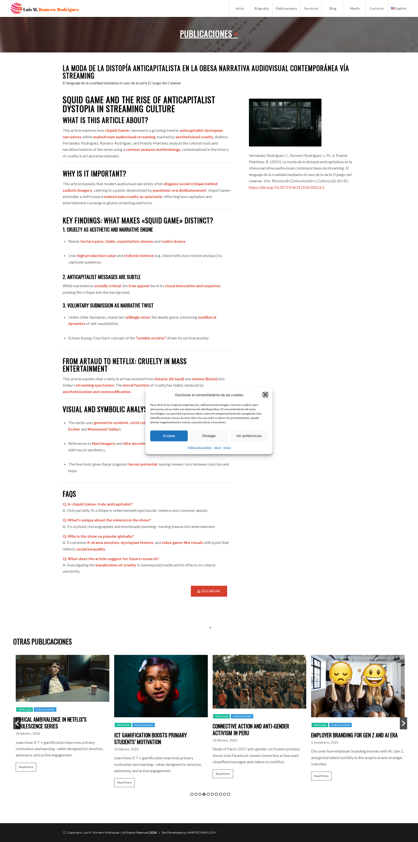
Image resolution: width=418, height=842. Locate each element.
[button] (265, 394)
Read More (26, 767)
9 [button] (224, 794)
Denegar (209, 436)
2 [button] (195, 794)
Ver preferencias (249, 436)
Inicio (217, 447)
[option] (62, 715)
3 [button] (200, 794)
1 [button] (191, 794)
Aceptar (169, 436)
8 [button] (220, 794)
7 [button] (216, 794)
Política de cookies (200, 447)
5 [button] (208, 794)
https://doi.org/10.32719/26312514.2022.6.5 (286, 187)
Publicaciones (209, 33)
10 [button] (228, 794)
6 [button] (212, 794)
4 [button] (204, 794)
